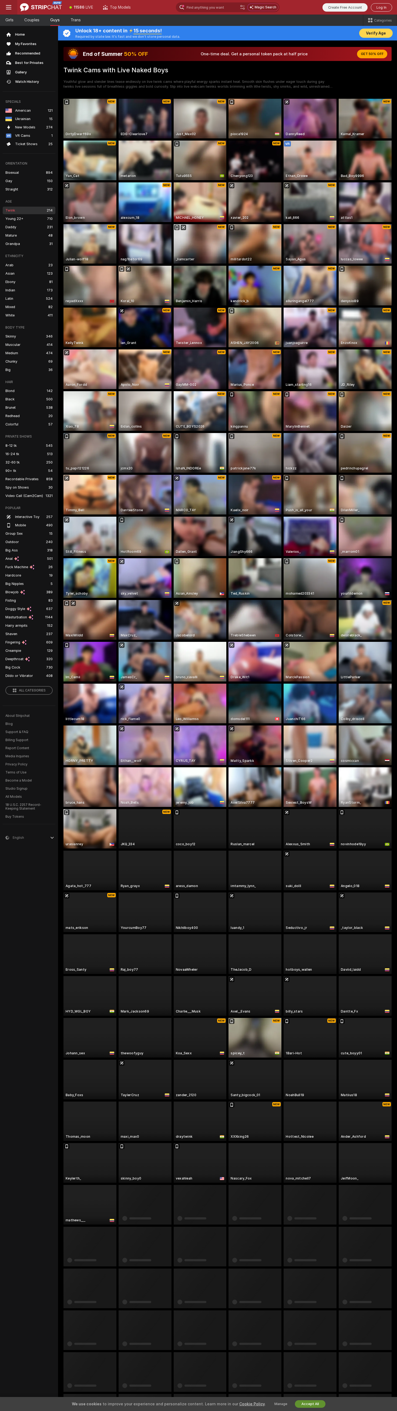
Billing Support (16, 740)
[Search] (242, 7)
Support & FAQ (16, 732)
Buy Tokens (14, 817)
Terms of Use (15, 772)
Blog (9, 724)
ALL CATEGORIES (32, 690)
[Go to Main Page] (41, 7)
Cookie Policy (252, 1404)
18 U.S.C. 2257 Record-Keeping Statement (23, 806)
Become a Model (18, 780)
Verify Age (376, 33)
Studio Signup (16, 788)
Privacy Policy (16, 764)
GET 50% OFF (372, 54)
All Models (13, 797)
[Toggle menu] (8, 7)
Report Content (17, 748)
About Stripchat (17, 716)
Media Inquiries (17, 756)
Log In (381, 7)
